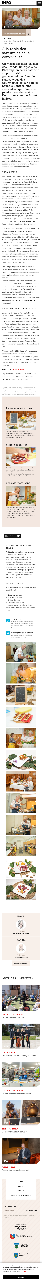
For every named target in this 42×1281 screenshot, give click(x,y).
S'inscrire (33, 1210)
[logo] (6, 3)
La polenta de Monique (22, 623)
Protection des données (21, 1195)
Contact (21, 1191)
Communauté (8, 43)
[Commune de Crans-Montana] (21, 1236)
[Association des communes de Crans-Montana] (21, 1227)
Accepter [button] (21, 1277)
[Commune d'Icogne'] (21, 1246)
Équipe (21, 1186)
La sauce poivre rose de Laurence (22, 634)
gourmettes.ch (18, 369)
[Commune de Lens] (21, 1255)
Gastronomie (17, 41)
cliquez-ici (24, 1271)
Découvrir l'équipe (21, 963)
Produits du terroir (28, 41)
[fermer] (16, 130)
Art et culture (8, 41)
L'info (21, 1182)
